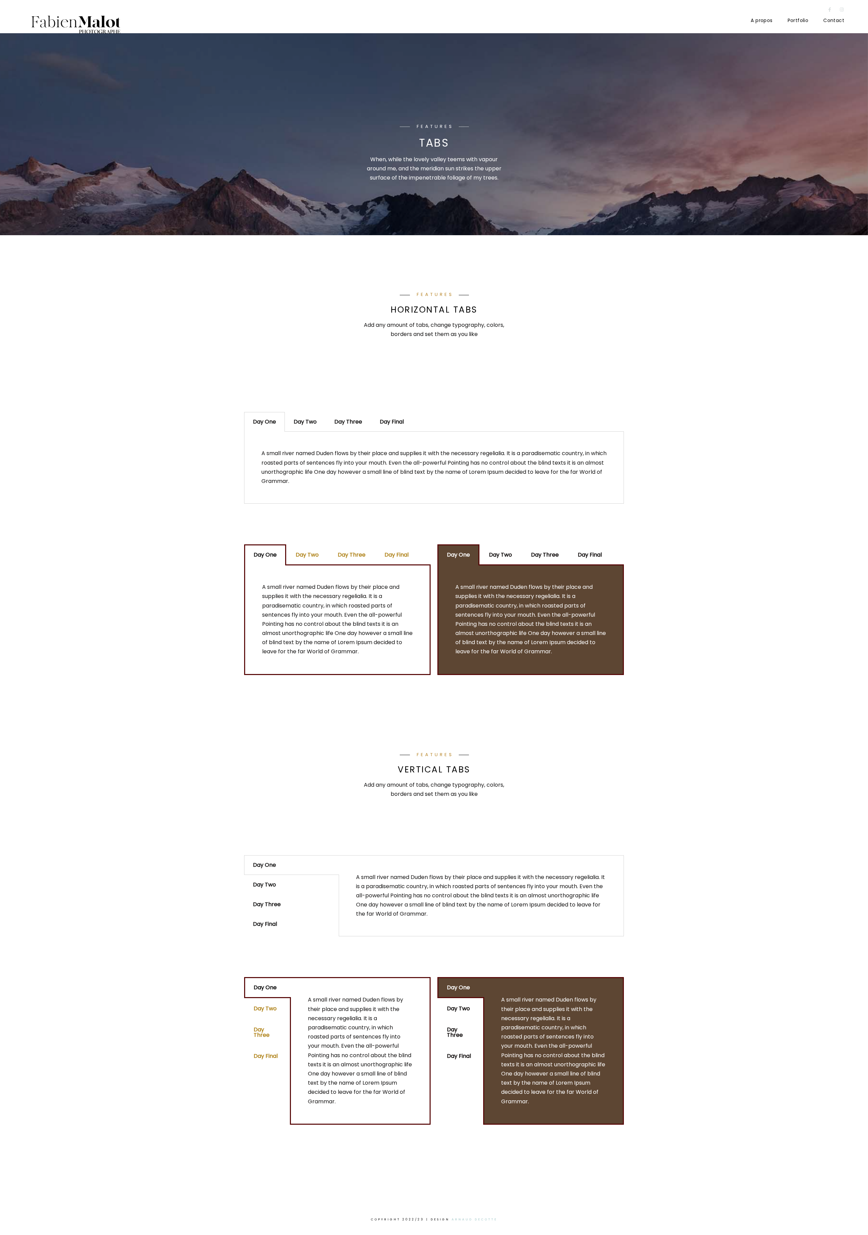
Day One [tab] (264, 422)
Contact (833, 20)
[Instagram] (842, 10)
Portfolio (798, 20)
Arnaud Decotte (474, 1219)
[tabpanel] (434, 468)
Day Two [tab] (305, 422)
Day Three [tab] (348, 422)
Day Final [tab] (392, 422)
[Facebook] (830, 10)
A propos (761, 20)
